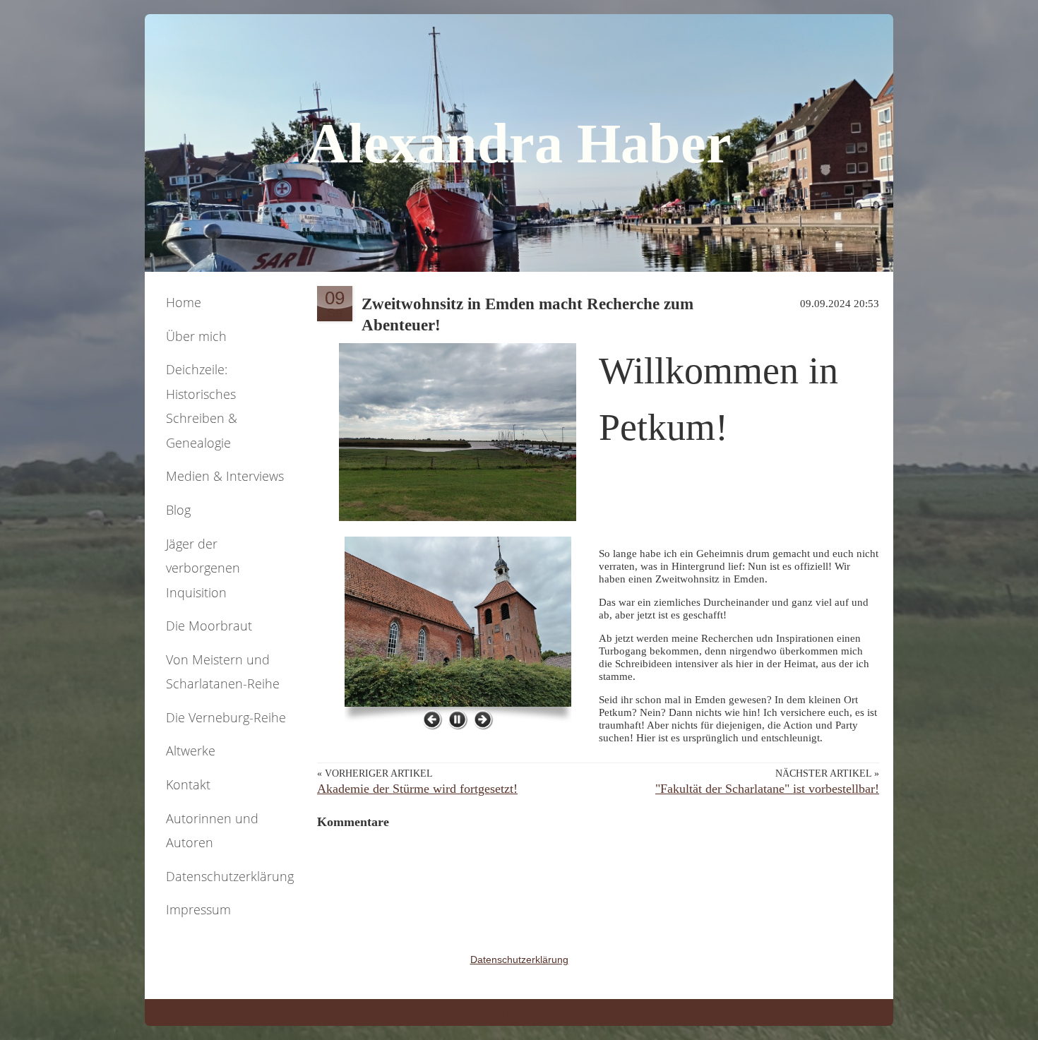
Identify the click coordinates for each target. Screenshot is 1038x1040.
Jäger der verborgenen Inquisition (203, 568)
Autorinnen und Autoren (212, 830)
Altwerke (190, 750)
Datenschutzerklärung (230, 876)
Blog (178, 509)
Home (183, 302)
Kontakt (188, 784)
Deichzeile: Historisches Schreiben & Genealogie (201, 406)
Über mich (196, 336)
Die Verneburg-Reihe (226, 717)
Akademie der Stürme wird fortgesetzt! (417, 789)
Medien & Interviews (225, 475)
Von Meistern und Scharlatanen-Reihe (223, 672)
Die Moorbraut (209, 625)
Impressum (198, 909)
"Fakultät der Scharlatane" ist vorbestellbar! (767, 789)
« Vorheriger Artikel (375, 773)
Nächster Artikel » (827, 773)
